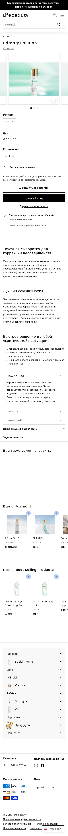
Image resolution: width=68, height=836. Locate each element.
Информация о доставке (20, 429)
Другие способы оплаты (34, 206)
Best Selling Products (35, 569)
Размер (8, 114)
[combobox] (34, 25)
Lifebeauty (16, 15)
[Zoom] (54, 99)
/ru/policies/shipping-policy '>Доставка (40, 176)
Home (6, 36)
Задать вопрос (13, 437)
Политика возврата (14, 828)
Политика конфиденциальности (22, 819)
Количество (11, 149)
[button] (34, 376)
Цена (6, 133)
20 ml (9, 121)
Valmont (8, 48)
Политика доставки (46, 824)
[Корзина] (54, 15)
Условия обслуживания (17, 824)
